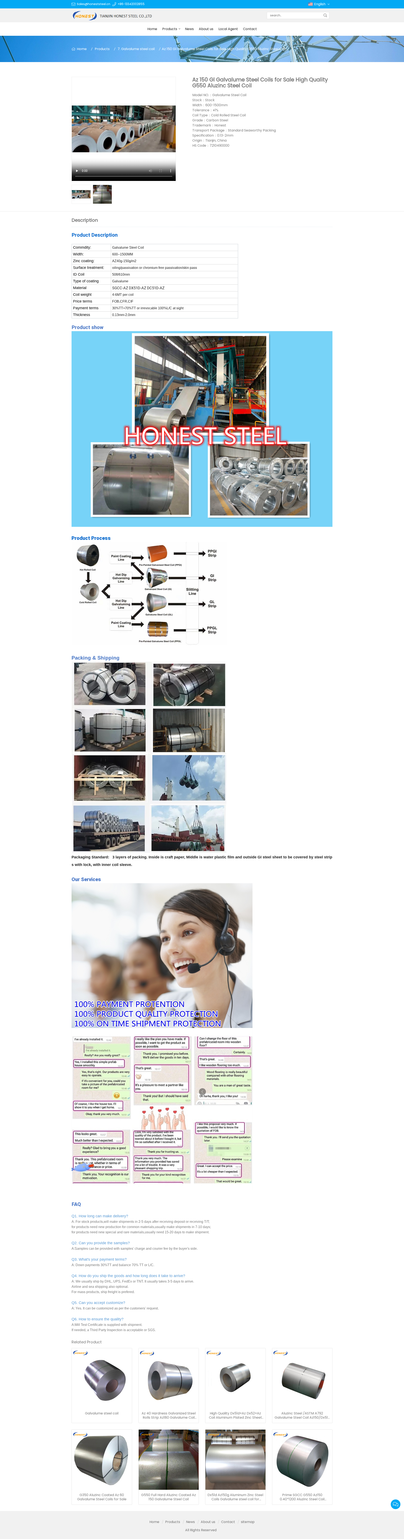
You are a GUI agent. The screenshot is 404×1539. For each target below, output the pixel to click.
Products (169, 29)
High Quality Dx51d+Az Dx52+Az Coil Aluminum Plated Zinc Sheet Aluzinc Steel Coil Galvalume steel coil (235, 1415)
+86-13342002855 (131, 4)
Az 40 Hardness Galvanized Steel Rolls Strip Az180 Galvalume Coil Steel (169, 1415)
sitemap (248, 1521)
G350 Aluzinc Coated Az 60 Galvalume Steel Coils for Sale (101, 1497)
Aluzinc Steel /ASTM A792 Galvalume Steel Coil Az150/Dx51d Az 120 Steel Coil (302, 1415)
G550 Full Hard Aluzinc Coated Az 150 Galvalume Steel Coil (168, 1497)
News (189, 29)
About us (206, 29)
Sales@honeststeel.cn (93, 4)
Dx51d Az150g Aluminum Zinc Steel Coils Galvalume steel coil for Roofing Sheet (235, 1497)
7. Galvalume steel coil (136, 48)
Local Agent (228, 29)
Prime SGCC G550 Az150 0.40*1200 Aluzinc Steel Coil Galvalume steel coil (302, 1497)
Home (152, 29)
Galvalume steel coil (101, 1413)
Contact (250, 29)
